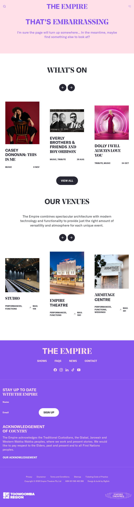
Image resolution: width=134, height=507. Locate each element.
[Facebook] (55, 370)
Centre (105, 297)
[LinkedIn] (67, 370)
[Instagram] (61, 370)
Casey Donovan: (21, 155)
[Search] (4, 6)
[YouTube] (79, 370)
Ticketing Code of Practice (96, 477)
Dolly (108, 150)
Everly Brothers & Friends (63, 145)
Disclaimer (41, 477)
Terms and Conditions (59, 477)
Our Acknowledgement (20, 457)
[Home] (67, 6)
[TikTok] (73, 370)
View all (67, 180)
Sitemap (77, 477)
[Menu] (129, 6)
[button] (62, 87)
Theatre (59, 303)
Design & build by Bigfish (98, 481)
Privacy (29, 477)
